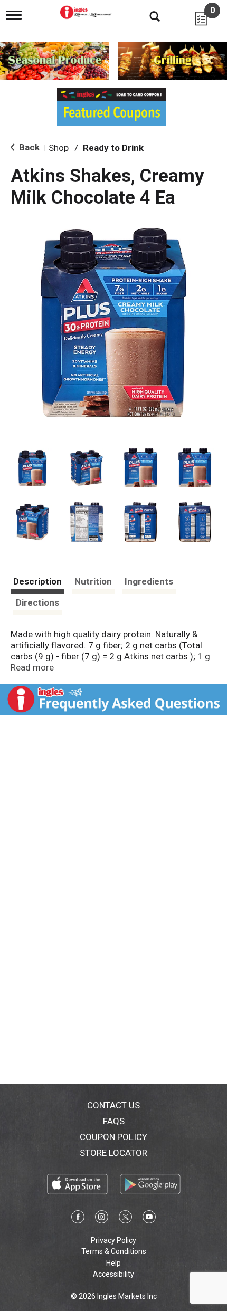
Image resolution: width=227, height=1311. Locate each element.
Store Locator (113, 1152)
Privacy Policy (113, 1240)
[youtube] (149, 1218)
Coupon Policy (113, 1137)
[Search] (147, 16)
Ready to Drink (113, 147)
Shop (59, 147)
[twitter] (125, 1218)
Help (113, 1263)
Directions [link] (37, 602)
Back (28, 147)
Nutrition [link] (93, 581)
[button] (32, 468)
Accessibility (113, 1274)
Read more (32, 667)
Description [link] (37, 581)
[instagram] (101, 1218)
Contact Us (113, 1105)
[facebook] (77, 1218)
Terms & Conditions (113, 1251)
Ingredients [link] (149, 581)
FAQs (114, 1121)
